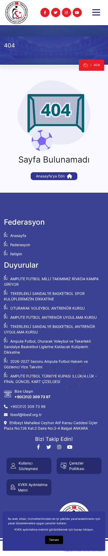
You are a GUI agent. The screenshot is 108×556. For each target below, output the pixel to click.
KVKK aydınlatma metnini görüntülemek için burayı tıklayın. (54, 529)
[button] (96, 12)
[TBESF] (85, 65)
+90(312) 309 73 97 (32, 397)
